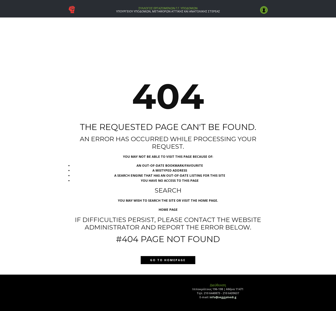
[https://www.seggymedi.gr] (71, 10)
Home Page (168, 209)
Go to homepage (168, 260)
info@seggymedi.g (223, 297)
